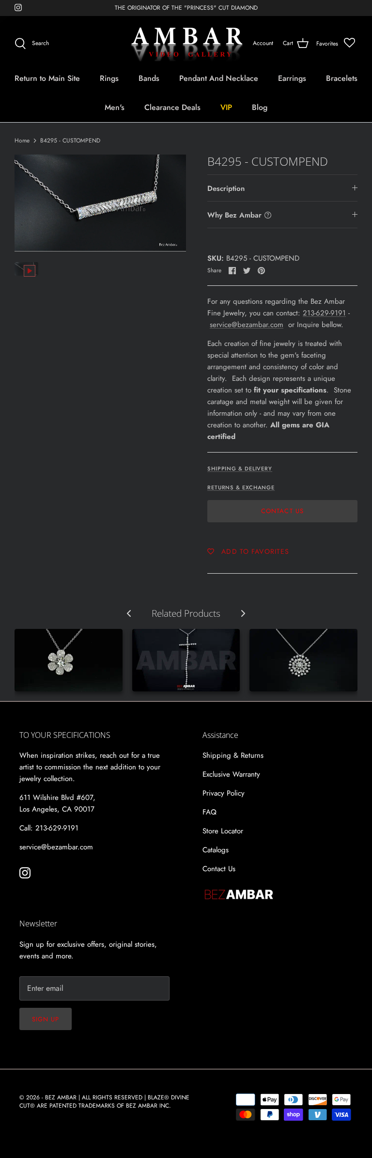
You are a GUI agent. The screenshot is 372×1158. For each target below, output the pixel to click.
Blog (259, 107)
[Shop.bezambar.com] (186, 44)
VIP (226, 107)
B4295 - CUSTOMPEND (70, 140)
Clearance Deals (172, 107)
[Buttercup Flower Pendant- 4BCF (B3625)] (69, 660)
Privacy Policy (223, 793)
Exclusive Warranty (231, 774)
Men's (114, 107)
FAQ (209, 812)
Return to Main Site (47, 78)
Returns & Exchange (241, 487)
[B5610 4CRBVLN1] (186, 660)
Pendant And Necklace (218, 78)
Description (226, 188)
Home (22, 140)
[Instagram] (18, 7)
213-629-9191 (324, 313)
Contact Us (282, 511)
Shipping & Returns (233, 755)
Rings (109, 78)
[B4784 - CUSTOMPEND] (303, 660)
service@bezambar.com (246, 324)
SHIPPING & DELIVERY (239, 468)
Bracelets (341, 78)
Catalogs (215, 850)
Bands (149, 78)
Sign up (45, 1019)
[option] (100, 203)
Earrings (292, 78)
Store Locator (222, 831)
